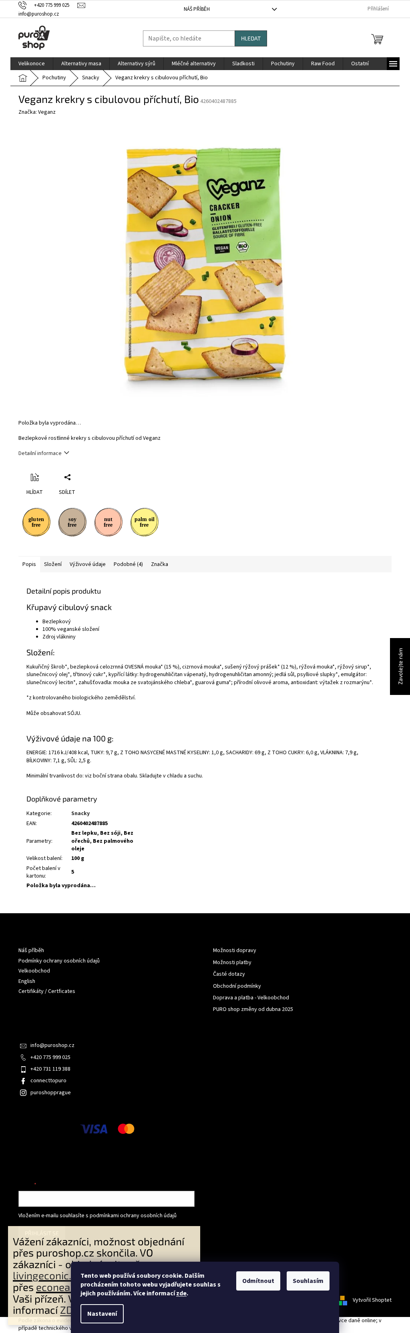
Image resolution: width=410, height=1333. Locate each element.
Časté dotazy (229, 974)
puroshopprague (50, 1093)
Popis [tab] (29, 564)
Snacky (80, 813)
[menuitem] (31, 63)
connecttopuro (48, 1081)
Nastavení (102, 1313)
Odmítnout (258, 1281)
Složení (53, 564)
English (26, 981)
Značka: (37, 112)
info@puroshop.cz (52, 1045)
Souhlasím (308, 1281)
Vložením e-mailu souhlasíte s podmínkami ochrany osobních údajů (97, 1216)
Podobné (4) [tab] (128, 564)
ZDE (69, 1309)
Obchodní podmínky (237, 986)
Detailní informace (40, 453)
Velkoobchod (34, 971)
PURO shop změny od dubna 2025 (253, 1009)
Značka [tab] (159, 564)
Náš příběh (197, 9)
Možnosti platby (232, 963)
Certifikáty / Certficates (46, 991)
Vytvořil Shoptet (372, 1301)
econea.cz (59, 1287)
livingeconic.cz (47, 1275)
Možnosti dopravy (234, 950)
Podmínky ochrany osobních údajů (59, 961)
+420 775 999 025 (50, 1057)
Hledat (251, 38)
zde (181, 1293)
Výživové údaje (88, 564)
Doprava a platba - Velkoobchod (251, 998)
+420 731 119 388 (50, 1069)
